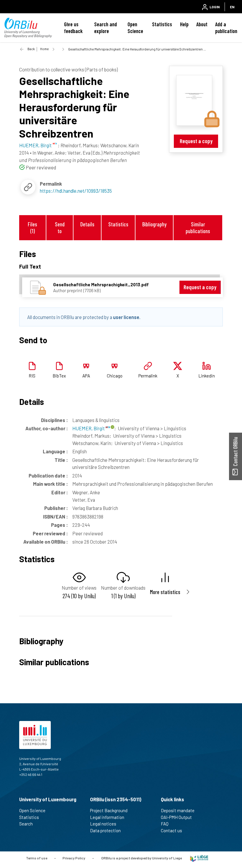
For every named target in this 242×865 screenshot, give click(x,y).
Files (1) (32, 227)
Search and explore (105, 27)
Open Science (135, 27)
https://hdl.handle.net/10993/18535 (76, 191)
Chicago (114, 375)
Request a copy (196, 141)
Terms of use (36, 858)
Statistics (162, 24)
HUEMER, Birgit (89, 428)
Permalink (147, 375)
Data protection (105, 830)
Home (44, 49)
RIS (32, 375)
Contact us (171, 830)
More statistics (165, 591)
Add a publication (226, 27)
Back (31, 49)
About (201, 24)
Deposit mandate (177, 810)
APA (86, 375)
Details (87, 224)
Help (184, 24)
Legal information (107, 817)
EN (232, 7)
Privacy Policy (74, 858)
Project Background (108, 810)
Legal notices (103, 823)
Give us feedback (73, 27)
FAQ (165, 823)
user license (126, 317)
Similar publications (198, 227)
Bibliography (154, 224)
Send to (60, 227)
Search (26, 823)
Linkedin (206, 375)
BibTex (59, 375)
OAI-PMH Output (176, 817)
